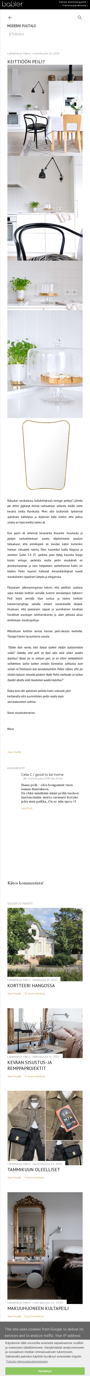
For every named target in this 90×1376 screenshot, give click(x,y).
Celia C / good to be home (42, 775)
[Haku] (80, 16)
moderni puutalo (21, 25)
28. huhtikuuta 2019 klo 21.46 (42, 778)
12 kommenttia (34, 993)
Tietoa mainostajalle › (73, 2)
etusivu (16, 34)
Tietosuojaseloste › (75, 5)
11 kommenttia (34, 1177)
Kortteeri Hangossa (31, 986)
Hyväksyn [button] (45, 1371)
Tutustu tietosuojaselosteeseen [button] (27, 1361)
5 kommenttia (34, 1316)
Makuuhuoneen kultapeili (38, 1308)
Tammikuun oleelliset (33, 1170)
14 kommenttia (34, 1076)
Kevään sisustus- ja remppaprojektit (29, 1065)
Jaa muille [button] (14, 752)
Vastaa (27, 808)
